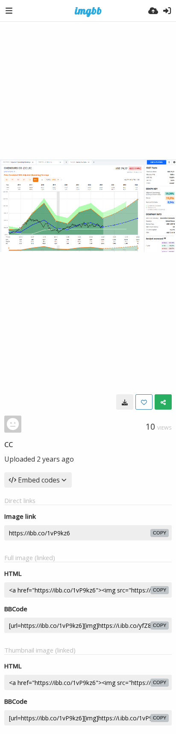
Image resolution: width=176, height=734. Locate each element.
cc (8, 443)
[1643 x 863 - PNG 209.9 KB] (124, 402)
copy (159, 532)
